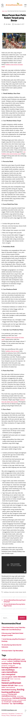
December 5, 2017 (19, 24)
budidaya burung (19, 661)
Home (3, 11)
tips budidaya (18, 703)
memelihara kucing (9, 696)
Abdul (9, 24)
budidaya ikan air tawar (12, 351)
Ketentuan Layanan (16, 715)
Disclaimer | (12, 713)
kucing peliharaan (11, 692)
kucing (20, 689)
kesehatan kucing (9, 690)
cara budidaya (8, 670)
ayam (23, 659)
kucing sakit (12, 694)
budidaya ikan (7, 663)
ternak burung (16, 701)
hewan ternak (8, 685)
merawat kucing (19, 698)
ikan (16, 685)
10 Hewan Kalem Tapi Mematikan (12, 650)
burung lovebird (11, 665)
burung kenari (4, 665)
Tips (11, 703)
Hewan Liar (6, 680)
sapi (2, 701)
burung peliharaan (10, 667)
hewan (12, 678)
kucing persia (5, 694)
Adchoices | (5, 713)
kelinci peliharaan (10, 687)
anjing (4, 659)
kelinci (3, 687)
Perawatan (14, 700)
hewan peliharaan (11, 682)
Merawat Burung (7, 698)
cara (20, 667)
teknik (24, 592)
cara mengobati (7, 677)
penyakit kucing (7, 700)
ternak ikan (5, 703)
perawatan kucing (22, 700)
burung (16, 663)
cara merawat (19, 677)
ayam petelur (4, 661)
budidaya (6, 592)
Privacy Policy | (6, 715)
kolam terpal (18, 592)
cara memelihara (9, 672)
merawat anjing (20, 696)
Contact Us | (19, 713)
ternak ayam (8, 701)
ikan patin (12, 592)
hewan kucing (17, 678)
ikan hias (20, 685)
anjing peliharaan (14, 659)
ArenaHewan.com (11, 710)
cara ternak (5, 679)
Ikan (6, 11)
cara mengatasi (8, 674)
